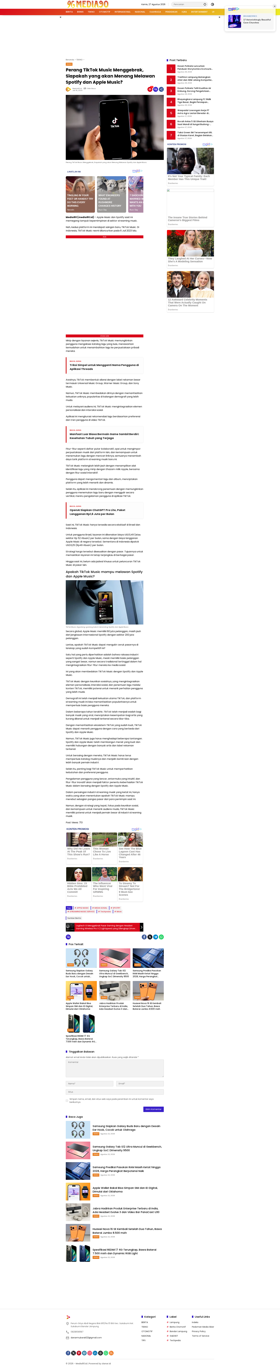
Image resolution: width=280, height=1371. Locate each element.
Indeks (195, 1322)
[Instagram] (89, 1353)
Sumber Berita (74, 918)
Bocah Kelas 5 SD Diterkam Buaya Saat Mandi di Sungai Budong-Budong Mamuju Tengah (195, 123)
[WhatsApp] (161, 937)
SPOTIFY (116, 908)
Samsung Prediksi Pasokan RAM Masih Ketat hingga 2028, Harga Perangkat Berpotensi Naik (147, 973)
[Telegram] (155, 937)
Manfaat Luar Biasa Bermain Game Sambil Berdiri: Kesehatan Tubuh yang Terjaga (104, 436)
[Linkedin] (95, 1353)
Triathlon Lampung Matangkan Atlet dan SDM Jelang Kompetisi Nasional (194, 78)
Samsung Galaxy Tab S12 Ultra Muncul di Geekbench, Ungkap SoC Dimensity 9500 (114, 973)
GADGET (174, 1335)
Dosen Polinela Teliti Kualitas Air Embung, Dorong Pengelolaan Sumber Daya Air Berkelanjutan (194, 90)
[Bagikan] (161, 89)
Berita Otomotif (178, 1326)
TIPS (143, 1340)
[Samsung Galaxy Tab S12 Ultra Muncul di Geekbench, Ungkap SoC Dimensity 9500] (114, 958)
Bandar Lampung (178, 1331)
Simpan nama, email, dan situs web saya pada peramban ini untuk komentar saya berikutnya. (112, 1101)
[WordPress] (84, 1353)
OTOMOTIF (147, 1331)
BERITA (144, 1322)
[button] (205, 4)
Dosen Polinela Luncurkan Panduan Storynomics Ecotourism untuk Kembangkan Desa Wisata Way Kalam (195, 67)
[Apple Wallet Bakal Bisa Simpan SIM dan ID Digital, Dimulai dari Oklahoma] (81, 991)
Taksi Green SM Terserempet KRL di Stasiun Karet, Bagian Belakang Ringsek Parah (195, 134)
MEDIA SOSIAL (100, 908)
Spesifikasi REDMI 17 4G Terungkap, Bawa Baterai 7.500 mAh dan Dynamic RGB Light (81, 1039)
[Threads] (100, 1353)
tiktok (119, 911)
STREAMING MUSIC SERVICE (82, 911)
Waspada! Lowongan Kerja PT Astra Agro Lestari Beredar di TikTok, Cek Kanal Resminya (193, 112)
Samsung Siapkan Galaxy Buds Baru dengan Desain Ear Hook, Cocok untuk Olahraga (79, 973)
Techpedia (105, 911)
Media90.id (77, 88)
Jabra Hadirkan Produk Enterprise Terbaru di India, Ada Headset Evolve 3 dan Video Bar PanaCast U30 (113, 1006)
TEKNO (69, 64)
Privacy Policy (199, 1331)
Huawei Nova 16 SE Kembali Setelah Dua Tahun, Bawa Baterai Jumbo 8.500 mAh (147, 1006)
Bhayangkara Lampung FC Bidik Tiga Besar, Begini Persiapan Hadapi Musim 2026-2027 (194, 101)
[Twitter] (149, 937)
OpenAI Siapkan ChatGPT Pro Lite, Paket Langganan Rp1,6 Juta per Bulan (97, 512)
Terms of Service (200, 1335)
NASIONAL (146, 1335)
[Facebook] (144, 937)
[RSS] (111, 1353)
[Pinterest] (79, 1353)
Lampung (174, 1322)
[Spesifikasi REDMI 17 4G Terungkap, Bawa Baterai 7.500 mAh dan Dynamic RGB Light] (81, 1023)
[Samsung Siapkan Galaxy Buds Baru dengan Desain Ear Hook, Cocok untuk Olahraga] (81, 958)
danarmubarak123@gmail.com (86, 1337)
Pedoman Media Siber (203, 1326)
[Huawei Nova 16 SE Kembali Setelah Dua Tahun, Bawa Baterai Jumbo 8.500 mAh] (148, 991)
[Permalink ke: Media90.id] (69, 89)
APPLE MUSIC (83, 908)
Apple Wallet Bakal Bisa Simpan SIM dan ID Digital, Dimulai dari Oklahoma (79, 1006)
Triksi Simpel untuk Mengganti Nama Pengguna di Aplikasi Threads (104, 367)
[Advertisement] (140, 36)
